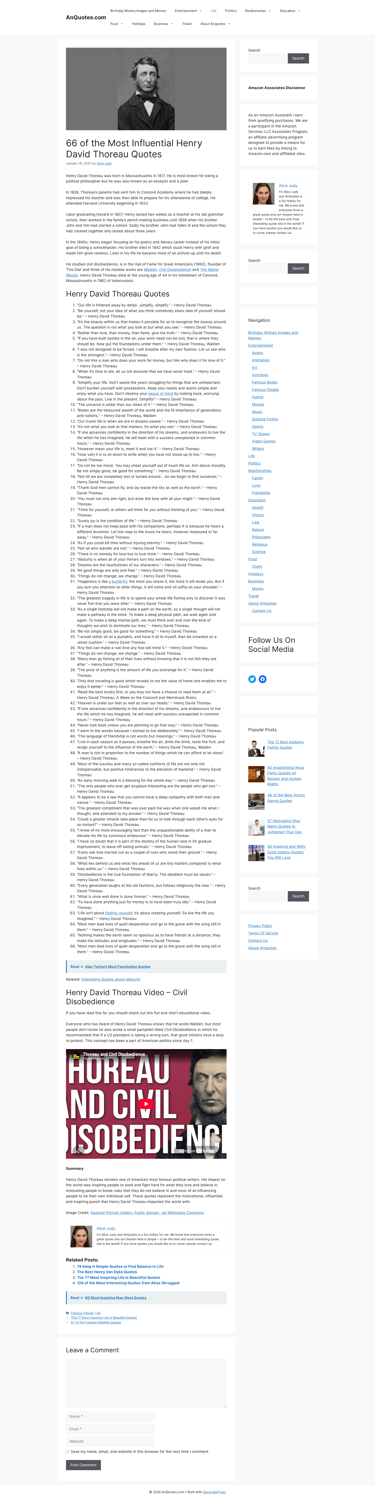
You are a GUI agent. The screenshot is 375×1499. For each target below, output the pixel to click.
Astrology (260, 375)
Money (258, 588)
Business (161, 24)
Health (257, 507)
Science (259, 552)
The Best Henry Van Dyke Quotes (107, 1272)
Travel (187, 24)
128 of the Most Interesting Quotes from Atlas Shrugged (128, 1283)
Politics (231, 11)
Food (114, 24)
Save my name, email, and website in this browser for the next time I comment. (140, 1451)
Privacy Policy (260, 926)
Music (257, 412)
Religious (260, 544)
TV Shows (261, 434)
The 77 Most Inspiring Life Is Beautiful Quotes (118, 1277)
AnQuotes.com (86, 17)
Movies (258, 404)
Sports (257, 426)
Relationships (255, 11)
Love (256, 485)
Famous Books (265, 382)
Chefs (257, 566)
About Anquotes (213, 24)
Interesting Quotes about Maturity (111, 979)
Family (257, 478)
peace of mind (160, 393)
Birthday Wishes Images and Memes (138, 11)
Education (287, 11)
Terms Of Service (263, 933)
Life (214, 11)
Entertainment (186, 11)
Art (254, 367)
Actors (257, 353)
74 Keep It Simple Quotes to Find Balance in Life (120, 1266)
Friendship (261, 493)
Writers (258, 448)
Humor (258, 397)
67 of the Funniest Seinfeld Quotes (96, 1322)
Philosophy (261, 537)
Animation (261, 360)
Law (255, 522)
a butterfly (118, 581)
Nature (258, 529)
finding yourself (118, 913)
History (258, 515)
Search (254, 50)
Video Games (264, 441)
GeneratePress (214, 1492)
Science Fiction (265, 419)
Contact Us (261, 611)
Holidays (138, 24)
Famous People (82, 1313)
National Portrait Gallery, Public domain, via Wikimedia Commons (147, 1213)
